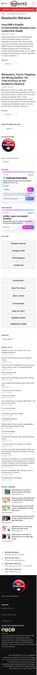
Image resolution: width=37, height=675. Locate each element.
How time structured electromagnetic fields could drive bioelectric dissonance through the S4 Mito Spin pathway (18, 451)
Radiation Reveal (18, 243)
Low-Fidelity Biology (8, 431)
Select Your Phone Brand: (10, 158)
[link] (18, 187)
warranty (19, 566)
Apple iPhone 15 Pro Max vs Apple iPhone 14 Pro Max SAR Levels (22, 537)
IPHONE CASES (18, 318)
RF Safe (22, 655)
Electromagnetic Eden (9, 372)
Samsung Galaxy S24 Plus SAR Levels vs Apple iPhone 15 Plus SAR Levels (23, 508)
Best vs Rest (18, 296)
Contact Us (18, 265)
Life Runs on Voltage (8, 396)
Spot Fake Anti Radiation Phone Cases (23, 9)
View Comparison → (17, 494)
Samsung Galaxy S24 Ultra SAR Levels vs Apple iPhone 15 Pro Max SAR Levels (23, 518)
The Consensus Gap (8, 408)
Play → (31, 189)
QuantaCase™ (18, 280)
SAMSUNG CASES (18, 324)
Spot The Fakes (18, 288)
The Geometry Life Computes (11, 390)
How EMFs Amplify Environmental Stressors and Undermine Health (18, 27)
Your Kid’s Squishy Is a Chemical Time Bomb (16, 444)
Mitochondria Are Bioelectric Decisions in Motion (18, 378)
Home (3, 14)
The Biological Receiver (9, 419)
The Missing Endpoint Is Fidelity (12, 413)
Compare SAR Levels (9, 614)
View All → (30, 198)
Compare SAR (18, 251)
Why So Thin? (18, 311)
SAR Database (18, 258)
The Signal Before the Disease (12, 478)
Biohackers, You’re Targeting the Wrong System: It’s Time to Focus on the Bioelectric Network (18, 79)
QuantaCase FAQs (8, 137)
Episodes (6, 186)
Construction (18, 303)
